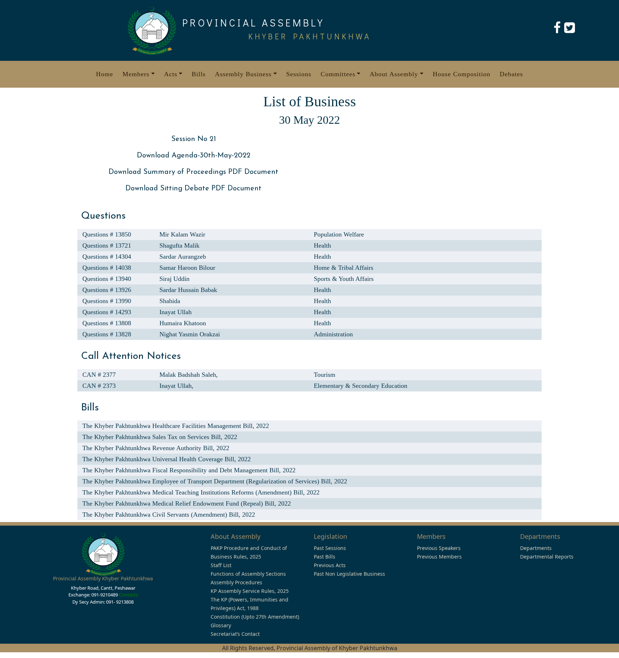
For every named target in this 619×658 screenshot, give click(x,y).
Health (322, 245)
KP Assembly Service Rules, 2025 (250, 591)
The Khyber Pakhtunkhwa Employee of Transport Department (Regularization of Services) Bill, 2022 (214, 481)
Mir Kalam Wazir (182, 234)
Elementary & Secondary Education (360, 385)
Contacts (128, 594)
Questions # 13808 (106, 323)
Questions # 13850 (106, 234)
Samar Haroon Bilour (187, 267)
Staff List (221, 565)
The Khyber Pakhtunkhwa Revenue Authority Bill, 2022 (155, 448)
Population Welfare (339, 234)
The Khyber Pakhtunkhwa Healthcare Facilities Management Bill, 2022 (175, 425)
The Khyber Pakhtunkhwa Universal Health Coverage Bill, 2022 (166, 459)
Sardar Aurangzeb (182, 256)
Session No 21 (193, 139)
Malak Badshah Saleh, (188, 374)
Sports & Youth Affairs (344, 278)
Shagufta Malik (179, 245)
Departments (536, 548)
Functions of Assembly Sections (248, 573)
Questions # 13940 (106, 278)
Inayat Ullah (175, 312)
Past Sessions (330, 548)
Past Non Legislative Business (349, 573)
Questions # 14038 (106, 267)
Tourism (324, 374)
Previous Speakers (439, 548)
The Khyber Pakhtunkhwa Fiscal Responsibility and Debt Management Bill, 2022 (189, 470)
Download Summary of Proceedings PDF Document (193, 172)
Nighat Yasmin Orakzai (189, 334)
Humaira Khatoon (182, 323)
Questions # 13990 (106, 300)
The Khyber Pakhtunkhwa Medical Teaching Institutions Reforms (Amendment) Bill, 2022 (201, 492)
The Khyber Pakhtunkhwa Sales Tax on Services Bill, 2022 (159, 436)
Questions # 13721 (106, 245)
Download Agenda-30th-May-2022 (193, 155)
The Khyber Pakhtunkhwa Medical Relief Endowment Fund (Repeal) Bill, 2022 (186, 503)
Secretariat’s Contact (235, 633)
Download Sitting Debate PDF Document (193, 188)
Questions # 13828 (106, 334)
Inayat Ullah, (176, 385)
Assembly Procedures (236, 582)
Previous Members (439, 556)
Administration (333, 334)
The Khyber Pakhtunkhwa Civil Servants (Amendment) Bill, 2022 (168, 514)
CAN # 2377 (99, 374)
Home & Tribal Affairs (343, 267)
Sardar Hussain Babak (188, 289)
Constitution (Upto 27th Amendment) (255, 616)
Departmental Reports (547, 556)
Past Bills (324, 556)
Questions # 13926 (106, 289)
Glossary (221, 625)
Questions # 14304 (106, 256)
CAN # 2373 (99, 385)
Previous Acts (330, 565)
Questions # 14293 (106, 312)
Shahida (169, 300)
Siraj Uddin (174, 278)
